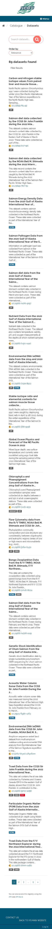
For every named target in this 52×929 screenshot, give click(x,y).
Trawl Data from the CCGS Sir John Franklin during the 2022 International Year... (26, 769)
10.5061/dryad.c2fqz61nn (23, 754)
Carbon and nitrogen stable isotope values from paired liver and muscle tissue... (25, 81)
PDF (22, 795)
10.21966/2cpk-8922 (21, 383)
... (28, 882)
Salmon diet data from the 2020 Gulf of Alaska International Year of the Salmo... (24, 277)
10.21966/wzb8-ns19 (21, 633)
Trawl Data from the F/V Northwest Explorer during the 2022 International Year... (25, 844)
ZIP (11, 110)
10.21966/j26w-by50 (21, 547)
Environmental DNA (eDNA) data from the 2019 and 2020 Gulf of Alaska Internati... (25, 359)
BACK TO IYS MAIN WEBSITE (32, 920)
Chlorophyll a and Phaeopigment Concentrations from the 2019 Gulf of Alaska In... (23, 481)
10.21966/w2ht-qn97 (21, 303)
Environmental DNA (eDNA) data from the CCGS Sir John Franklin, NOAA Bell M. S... (25, 729)
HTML (12, 227)
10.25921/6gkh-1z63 (21, 714)
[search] (37, 39)
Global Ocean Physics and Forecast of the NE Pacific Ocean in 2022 (24, 442)
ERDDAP (13, 511)
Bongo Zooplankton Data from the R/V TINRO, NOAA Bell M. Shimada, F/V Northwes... (24, 564)
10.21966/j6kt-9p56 (20, 427)
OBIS (17, 551)
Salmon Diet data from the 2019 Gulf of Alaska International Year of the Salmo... (24, 607)
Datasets (33, 25)
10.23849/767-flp (19, 186)
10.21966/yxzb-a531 (21, 507)
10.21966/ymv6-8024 (21, 590)
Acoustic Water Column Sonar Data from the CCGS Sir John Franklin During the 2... (25, 687)
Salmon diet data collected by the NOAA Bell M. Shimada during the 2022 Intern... (26, 161)
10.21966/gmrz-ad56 (21, 791)
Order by (13, 49)
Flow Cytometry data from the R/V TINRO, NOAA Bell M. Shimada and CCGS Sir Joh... (25, 522)
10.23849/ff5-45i (19, 105)
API (10, 897)
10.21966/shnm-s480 (21, 865)
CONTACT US (12, 917)
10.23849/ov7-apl (19, 146)
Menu (46, 19)
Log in (45, 927)
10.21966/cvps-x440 (21, 343)
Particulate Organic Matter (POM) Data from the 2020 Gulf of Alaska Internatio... (24, 806)
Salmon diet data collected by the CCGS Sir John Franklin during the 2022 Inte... (26, 121)
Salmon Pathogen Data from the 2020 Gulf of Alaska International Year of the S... (26, 238)
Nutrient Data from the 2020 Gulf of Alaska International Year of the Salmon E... (25, 319)
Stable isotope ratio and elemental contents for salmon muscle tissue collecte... (23, 401)
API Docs (19, 897)
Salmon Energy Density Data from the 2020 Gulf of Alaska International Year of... (25, 201)
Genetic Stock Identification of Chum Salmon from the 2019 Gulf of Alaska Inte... (25, 649)
